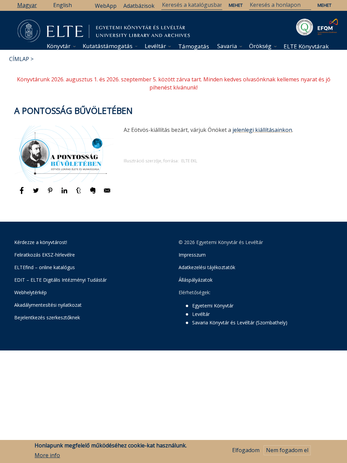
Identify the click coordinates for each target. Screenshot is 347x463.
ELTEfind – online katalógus (44, 267)
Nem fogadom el (287, 450)
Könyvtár (58, 46)
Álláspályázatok (195, 280)
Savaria (227, 46)
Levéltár (155, 46)
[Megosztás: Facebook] (22, 193)
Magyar (27, 5)
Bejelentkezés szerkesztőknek (47, 317)
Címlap (19, 59)
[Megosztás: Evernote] (93, 193)
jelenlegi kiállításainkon (262, 130)
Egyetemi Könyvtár (212, 305)
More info (47, 455)
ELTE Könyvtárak (306, 46)
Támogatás (193, 46)
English (62, 5)
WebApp (106, 5)
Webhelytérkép (30, 292)
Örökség (260, 46)
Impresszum (192, 254)
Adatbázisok (139, 5)
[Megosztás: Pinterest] (51, 193)
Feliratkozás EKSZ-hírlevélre (44, 254)
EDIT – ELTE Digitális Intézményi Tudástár (60, 280)
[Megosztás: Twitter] (36, 193)
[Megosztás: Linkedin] (65, 193)
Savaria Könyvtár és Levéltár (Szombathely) (239, 322)
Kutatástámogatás (107, 46)
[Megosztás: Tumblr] (79, 193)
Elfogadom (246, 450)
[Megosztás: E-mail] (107, 193)
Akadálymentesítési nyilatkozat (48, 305)
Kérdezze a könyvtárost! (40, 242)
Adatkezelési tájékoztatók (207, 267)
